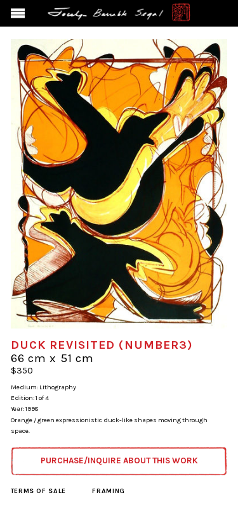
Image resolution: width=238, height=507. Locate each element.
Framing (108, 491)
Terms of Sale (38, 491)
